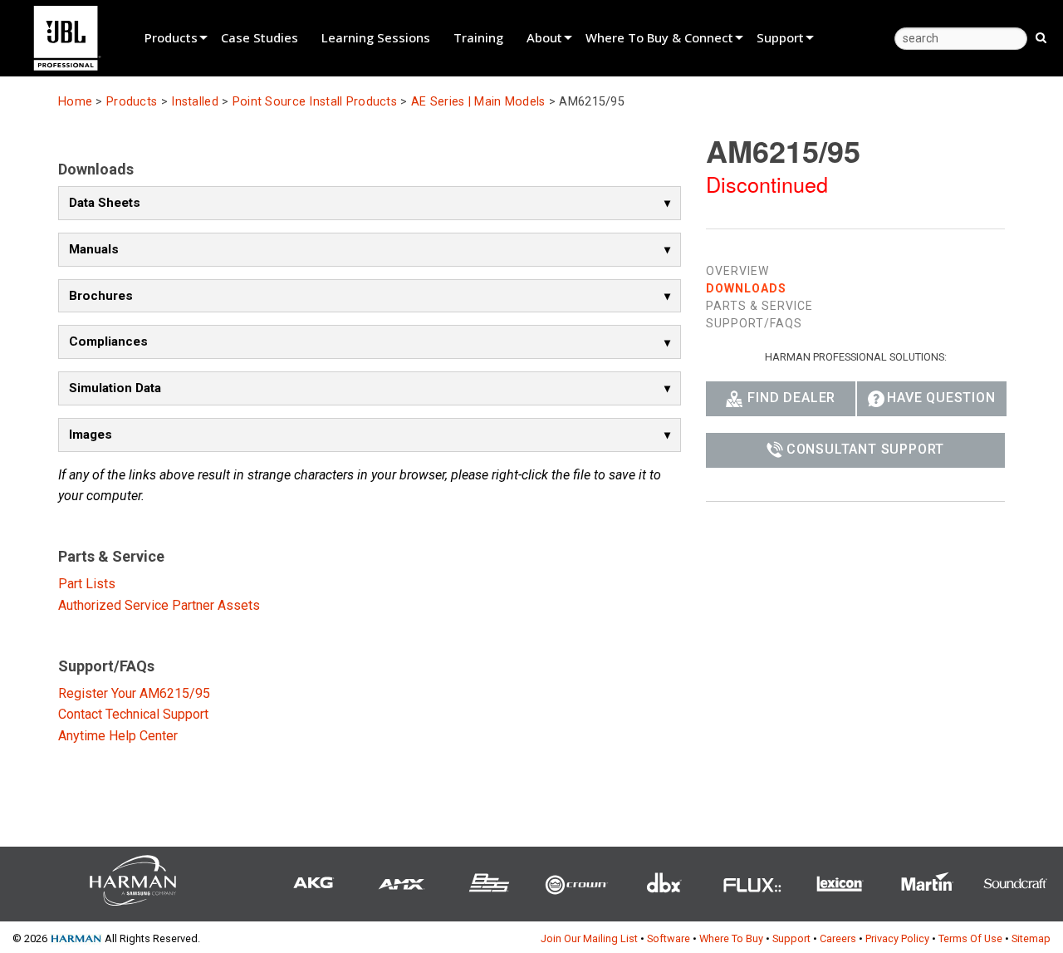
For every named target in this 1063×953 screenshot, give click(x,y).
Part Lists (86, 584)
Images (90, 434)
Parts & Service (759, 305)
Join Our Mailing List (589, 938)
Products (171, 37)
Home (75, 102)
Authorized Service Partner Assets (159, 605)
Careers (838, 938)
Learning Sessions (375, 37)
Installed (194, 102)
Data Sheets (104, 202)
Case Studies (259, 37)
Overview (737, 271)
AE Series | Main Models (478, 102)
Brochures (101, 295)
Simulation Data (115, 388)
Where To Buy (731, 938)
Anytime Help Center (118, 736)
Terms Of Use (970, 938)
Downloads (746, 288)
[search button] (1041, 36)
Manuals (94, 249)
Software (668, 938)
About (544, 37)
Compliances (108, 341)
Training (478, 37)
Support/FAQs (754, 323)
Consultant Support (865, 449)
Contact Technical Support (133, 714)
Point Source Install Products (315, 102)
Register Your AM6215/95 (134, 693)
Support (780, 37)
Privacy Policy (897, 938)
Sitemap (1031, 938)
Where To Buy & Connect (659, 37)
